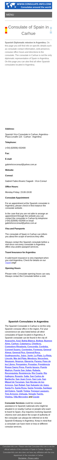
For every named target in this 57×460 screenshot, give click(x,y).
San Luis (36, 379)
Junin (30, 355)
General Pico (18, 352)
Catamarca (25, 344)
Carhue (15, 344)
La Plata (38, 355)
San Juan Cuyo (23, 379)
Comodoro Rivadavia (15, 346)
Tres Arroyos (11, 394)
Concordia (32, 346)
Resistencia (25, 373)
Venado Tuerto (35, 394)
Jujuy (23, 355)
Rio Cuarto (37, 373)
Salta (26, 376)
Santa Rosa (21, 388)
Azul (18, 341)
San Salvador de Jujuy (37, 385)
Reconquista (11, 373)
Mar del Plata (20, 358)
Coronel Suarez (13, 349)
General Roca (33, 352)
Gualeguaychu (12, 355)
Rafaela (36, 370)
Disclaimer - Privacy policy (28, 458)
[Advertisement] (28, 95)
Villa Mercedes (21, 397)
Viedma (8, 397)
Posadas (32, 364)
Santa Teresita (35, 388)
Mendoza (32, 358)
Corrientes (27, 349)
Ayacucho (10, 341)
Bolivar (39, 341)
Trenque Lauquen (40, 391)
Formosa (37, 349)
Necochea (43, 358)
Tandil (19, 391)
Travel (8, 263)
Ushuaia (23, 394)
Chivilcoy (36, 344)
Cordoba (43, 346)
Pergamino (21, 364)
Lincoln (8, 358)
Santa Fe (9, 388)
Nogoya (19, 361)
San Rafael (19, 385)
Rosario (19, 376)
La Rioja (47, 355)
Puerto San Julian (22, 370)
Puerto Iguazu (32, 367)
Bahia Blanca (28, 341)
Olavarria (28, 361)
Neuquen (9, 361)
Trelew (26, 391)
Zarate (36, 397)
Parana (37, 361)
